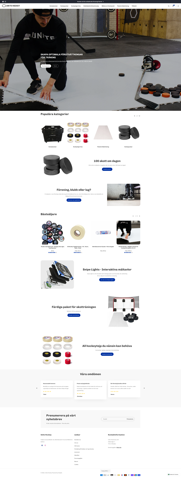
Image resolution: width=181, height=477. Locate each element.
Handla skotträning (74, 315)
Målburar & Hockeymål (108, 6)
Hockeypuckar (64, 6)
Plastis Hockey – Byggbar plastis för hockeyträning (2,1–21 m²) (128, 247)
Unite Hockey (48, 472)
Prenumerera (130, 419)
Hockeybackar (54, 6)
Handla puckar (107, 169)
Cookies (76, 464)
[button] (134, 116)
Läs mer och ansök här (74, 200)
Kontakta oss (77, 439)
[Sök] (169, 6)
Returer (76, 461)
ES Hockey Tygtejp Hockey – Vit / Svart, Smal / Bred (77, 247)
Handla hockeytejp (107, 354)
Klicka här (119, 447)
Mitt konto (77, 446)
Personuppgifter (78, 458)
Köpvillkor (76, 455)
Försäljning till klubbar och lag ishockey (84, 449)
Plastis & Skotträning (123, 6)
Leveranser (77, 452)
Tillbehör (134, 6)
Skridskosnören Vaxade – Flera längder (103, 246)
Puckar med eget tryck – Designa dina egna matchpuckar (52, 247)
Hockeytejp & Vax (76, 6)
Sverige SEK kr (104, 470)
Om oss (76, 442)
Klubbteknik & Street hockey (91, 6)
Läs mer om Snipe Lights (107, 279)
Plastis (55, 66)
